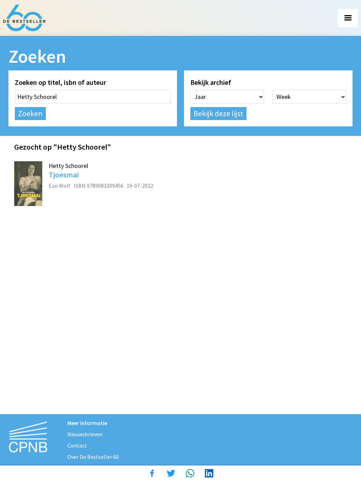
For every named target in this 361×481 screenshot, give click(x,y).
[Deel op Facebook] (152, 473)
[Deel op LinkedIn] (209, 473)
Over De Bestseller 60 (93, 456)
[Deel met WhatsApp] (190, 473)
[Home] (24, 18)
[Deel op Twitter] (171, 473)
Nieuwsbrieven (85, 434)
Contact (77, 445)
